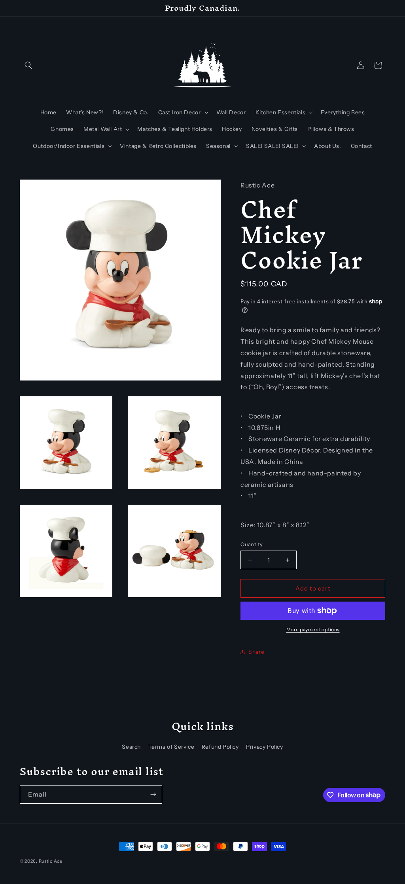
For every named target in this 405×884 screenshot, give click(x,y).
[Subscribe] (153, 794)
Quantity (251, 544)
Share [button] (256, 651)
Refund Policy (220, 746)
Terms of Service (171, 746)
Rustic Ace (50, 861)
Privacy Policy (264, 746)
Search (131, 746)
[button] (28, 65)
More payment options (313, 629)
